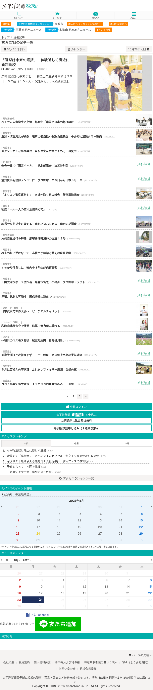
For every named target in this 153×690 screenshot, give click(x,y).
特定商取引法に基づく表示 (101, 662)
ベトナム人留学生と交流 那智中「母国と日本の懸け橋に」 (76, 120)
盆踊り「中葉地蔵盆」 (17, 494)
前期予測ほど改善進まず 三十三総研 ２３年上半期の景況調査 (76, 353)
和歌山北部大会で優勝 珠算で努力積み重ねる (76, 324)
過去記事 (19, 37)
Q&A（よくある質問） (136, 662)
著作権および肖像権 (67, 662)
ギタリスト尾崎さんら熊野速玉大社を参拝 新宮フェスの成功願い (52, 461)
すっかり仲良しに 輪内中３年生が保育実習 (76, 266)
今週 (76, 443)
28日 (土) (137, 49)
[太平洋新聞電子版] (38, 6)
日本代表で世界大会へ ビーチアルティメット (76, 309)
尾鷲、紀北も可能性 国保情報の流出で (76, 295)
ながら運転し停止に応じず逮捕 (30, 450)
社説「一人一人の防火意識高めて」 (76, 207)
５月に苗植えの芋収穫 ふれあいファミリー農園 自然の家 (76, 368)
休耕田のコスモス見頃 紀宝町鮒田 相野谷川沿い (76, 339)
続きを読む (62, 81)
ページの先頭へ (142, 655)
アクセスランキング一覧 (78, 478)
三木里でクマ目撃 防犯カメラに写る (34, 472)
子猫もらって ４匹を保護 (26, 466)
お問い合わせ (67, 668)
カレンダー (78, 49)
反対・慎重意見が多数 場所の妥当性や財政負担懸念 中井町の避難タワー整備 (76, 135)
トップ (5, 37)
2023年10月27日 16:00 (19, 69)
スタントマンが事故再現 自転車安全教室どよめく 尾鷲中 (76, 149)
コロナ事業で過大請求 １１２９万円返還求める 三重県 (76, 382)
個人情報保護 (42, 662)
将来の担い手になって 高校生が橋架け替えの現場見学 (76, 251)
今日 (26, 443)
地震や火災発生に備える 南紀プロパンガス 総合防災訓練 (76, 222)
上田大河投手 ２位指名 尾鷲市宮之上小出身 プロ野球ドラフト (76, 280)
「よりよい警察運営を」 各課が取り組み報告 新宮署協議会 (76, 193)
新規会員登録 (88, 668)
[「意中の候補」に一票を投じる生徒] (114, 83)
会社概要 (8, 662)
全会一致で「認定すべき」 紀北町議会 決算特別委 (76, 164)
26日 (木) (16, 49)
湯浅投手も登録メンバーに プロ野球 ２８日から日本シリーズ (76, 178)
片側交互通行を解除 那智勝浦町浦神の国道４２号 (76, 237)
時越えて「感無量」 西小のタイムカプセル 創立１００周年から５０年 (56, 455)
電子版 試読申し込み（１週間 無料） (76, 428)
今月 (127, 443)
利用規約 (24, 662)
